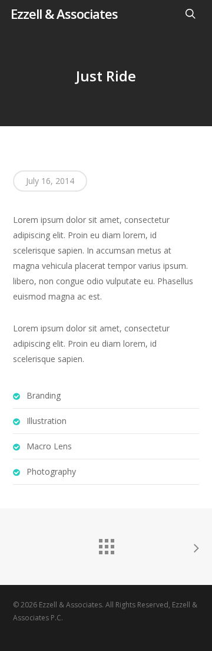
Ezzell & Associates (64, 13)
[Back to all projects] (106, 543)
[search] (190, 13)
